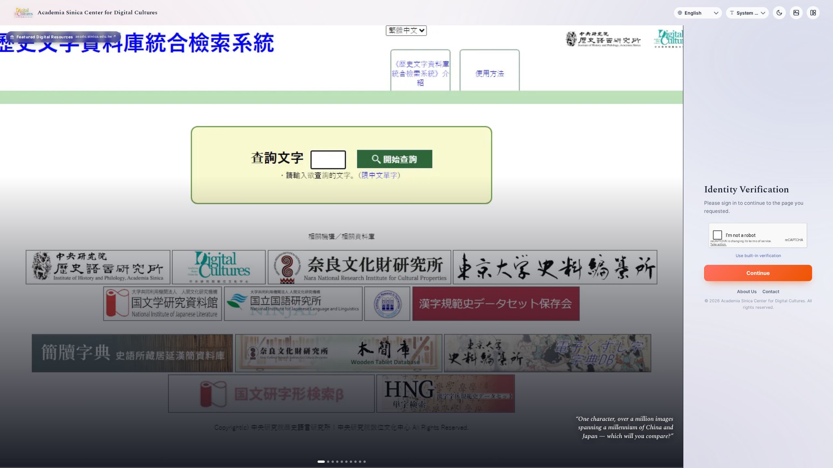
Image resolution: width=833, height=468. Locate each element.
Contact (770, 291)
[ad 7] (348, 462)
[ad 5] (339, 462)
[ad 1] (321, 462)
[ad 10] (362, 462)
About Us (747, 291)
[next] (671, 247)
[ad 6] (344, 462)
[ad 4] (335, 462)
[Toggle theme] (779, 13)
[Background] (796, 13)
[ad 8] (353, 462)
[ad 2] (325, 462)
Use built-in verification (758, 255)
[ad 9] (357, 462)
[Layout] (813, 13)
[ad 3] (330, 462)
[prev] (12, 247)
